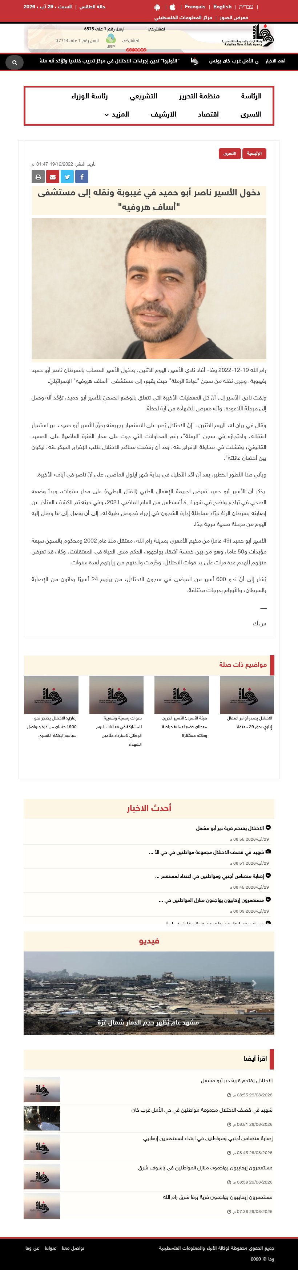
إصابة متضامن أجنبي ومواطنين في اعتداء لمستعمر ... (209, 876)
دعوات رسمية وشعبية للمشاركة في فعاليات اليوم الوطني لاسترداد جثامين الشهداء (119, 731)
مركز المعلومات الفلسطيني (183, 18)
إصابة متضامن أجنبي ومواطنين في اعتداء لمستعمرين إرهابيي (208, 1139)
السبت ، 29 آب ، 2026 (48, 7)
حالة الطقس (92, 7)
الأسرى (230, 153)
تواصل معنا (73, 1248)
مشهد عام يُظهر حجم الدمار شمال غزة (148, 1023)
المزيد (120, 114)
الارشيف (163, 114)
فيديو (149, 941)
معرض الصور (234, 18)
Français (195, 7)
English (222, 7)
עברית (246, 7)
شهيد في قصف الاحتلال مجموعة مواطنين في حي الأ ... (206, 852)
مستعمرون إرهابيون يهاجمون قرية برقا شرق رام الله (218, 1197)
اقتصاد (208, 114)
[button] (42, 983)
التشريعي (143, 96)
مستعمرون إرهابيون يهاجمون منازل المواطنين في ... (211, 900)
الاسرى (251, 114)
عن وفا (32, 1248)
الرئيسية (254, 153)
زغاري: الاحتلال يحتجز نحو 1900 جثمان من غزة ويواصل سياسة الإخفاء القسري (52, 727)
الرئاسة (251, 96)
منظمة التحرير (199, 96)
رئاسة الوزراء (89, 96)
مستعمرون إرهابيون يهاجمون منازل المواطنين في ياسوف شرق (205, 1168)
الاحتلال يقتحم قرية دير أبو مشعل (230, 828)
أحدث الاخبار (149, 808)
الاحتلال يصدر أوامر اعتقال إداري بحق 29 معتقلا (249, 723)
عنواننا (50, 1248)
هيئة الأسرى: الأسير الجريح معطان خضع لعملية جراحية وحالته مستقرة (184, 727)
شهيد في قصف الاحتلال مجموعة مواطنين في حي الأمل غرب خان (202, 1110)
